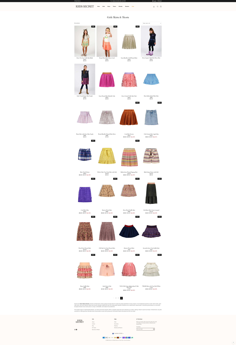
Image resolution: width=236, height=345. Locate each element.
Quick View (85, 55)
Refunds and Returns (118, 327)
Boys (109, 6)
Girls (103, 6)
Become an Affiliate (96, 329)
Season (127, 6)
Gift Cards (94, 327)
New (98, 6)
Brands (120, 6)
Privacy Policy (121, 340)
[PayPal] (154, 1)
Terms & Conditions (127, 340)
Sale (133, 6)
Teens (114, 6)
